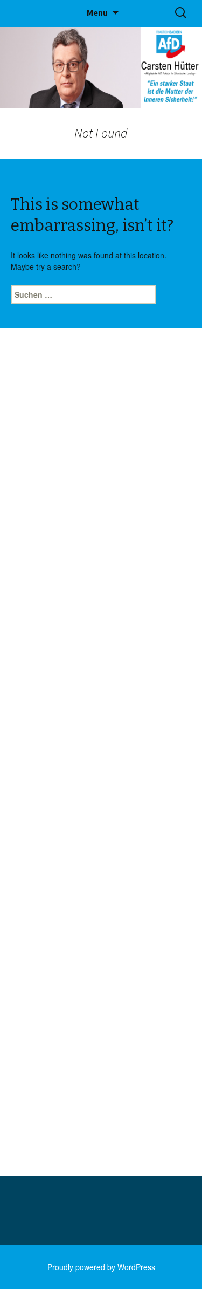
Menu (97, 12)
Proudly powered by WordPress (101, 1266)
